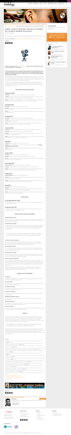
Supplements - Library (58, 415)
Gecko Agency (38, 432)
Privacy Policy (23, 415)
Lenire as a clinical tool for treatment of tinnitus (57, 51)
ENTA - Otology (31, 38)
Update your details (41, 415)
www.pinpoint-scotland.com (9, 418)
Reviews (40, 3)
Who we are (39, 412)
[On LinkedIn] (10, 43)
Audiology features (11, 26)
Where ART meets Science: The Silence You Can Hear (58, 62)
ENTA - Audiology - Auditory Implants (21, 38)
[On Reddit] (12, 43)
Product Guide (60, 3)
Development (35, 3)
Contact (38, 416)
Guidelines (55, 412)
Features (30, 3)
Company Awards (40, 419)
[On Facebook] (6, 43)
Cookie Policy (23, 412)
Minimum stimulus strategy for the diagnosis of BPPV (57, 56)
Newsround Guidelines (58, 414)
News (56, 3)
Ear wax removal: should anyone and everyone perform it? (57, 47)
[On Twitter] (8, 43)
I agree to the (57, 37)
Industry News (50, 3)
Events (45, 3)
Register (39, 414)
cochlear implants (21, 66)
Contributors (39, 417)
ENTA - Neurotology (37, 38)
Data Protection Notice (25, 414)
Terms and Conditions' (60, 37)
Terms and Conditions (25, 416)
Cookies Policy (56, 1)
